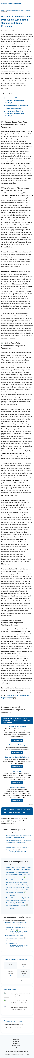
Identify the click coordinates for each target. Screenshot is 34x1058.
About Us (16, 1039)
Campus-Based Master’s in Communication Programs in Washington (14, 100)
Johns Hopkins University (17, 726)
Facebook (17, 1051)
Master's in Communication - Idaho (13, 1024)
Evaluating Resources (16, 1047)
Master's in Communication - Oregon (14, 1027)
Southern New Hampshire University (17, 757)
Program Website (17, 740)
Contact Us (16, 1041)
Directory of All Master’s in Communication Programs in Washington (14, 113)
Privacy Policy (16, 1045)
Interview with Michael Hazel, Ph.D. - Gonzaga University (18, 852)
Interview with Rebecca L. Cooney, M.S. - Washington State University (19, 932)
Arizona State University (17, 745)
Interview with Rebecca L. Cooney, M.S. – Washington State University (20, 995)
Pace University (17, 771)
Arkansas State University (17, 787)
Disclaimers (16, 1043)
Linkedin (25, 1051)
